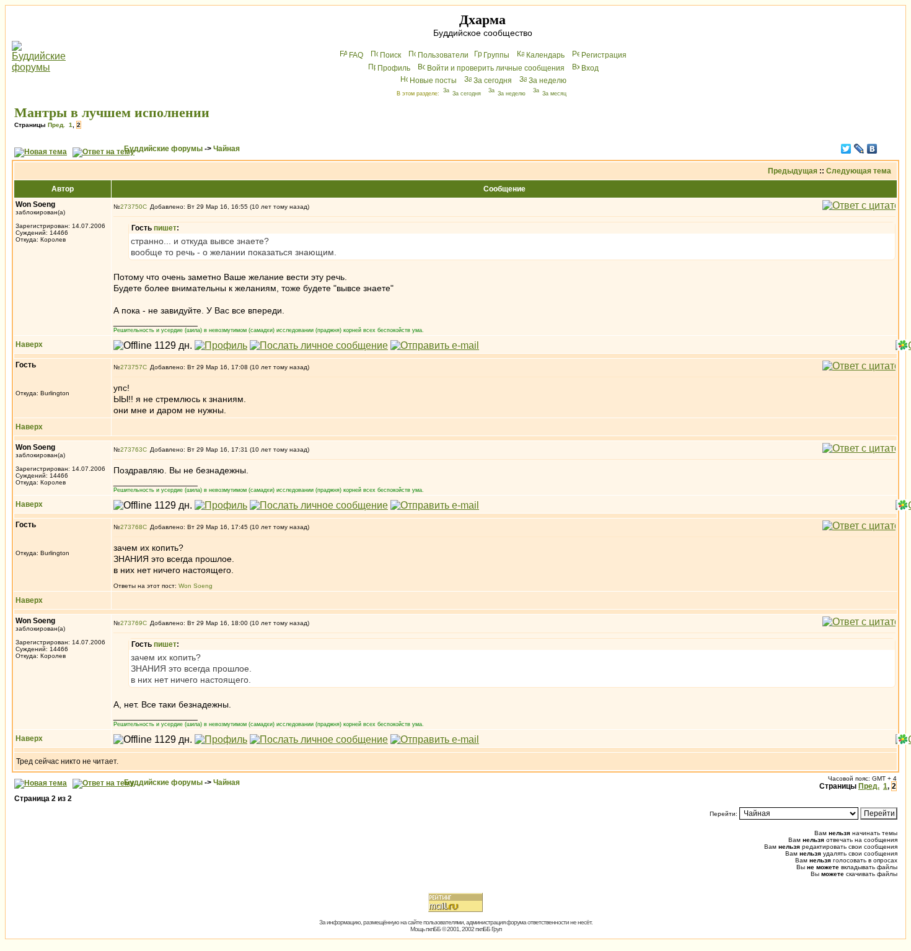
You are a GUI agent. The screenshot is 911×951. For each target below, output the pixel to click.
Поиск (390, 55)
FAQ (356, 55)
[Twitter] (846, 149)
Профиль (393, 68)
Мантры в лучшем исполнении (111, 112)
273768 (131, 527)
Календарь (545, 55)
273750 (131, 206)
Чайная (226, 148)
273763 (131, 449)
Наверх (29, 344)
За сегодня (492, 80)
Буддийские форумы (163, 148)
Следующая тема (858, 171)
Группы (496, 55)
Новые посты (433, 80)
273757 (131, 367)
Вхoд (590, 68)
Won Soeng (195, 585)
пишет (165, 228)
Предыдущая (792, 171)
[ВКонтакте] (872, 149)
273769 (131, 623)
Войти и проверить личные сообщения (496, 68)
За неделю (547, 80)
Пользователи (443, 55)
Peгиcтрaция (604, 55)
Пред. (56, 124)
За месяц (554, 93)
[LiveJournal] (859, 149)
